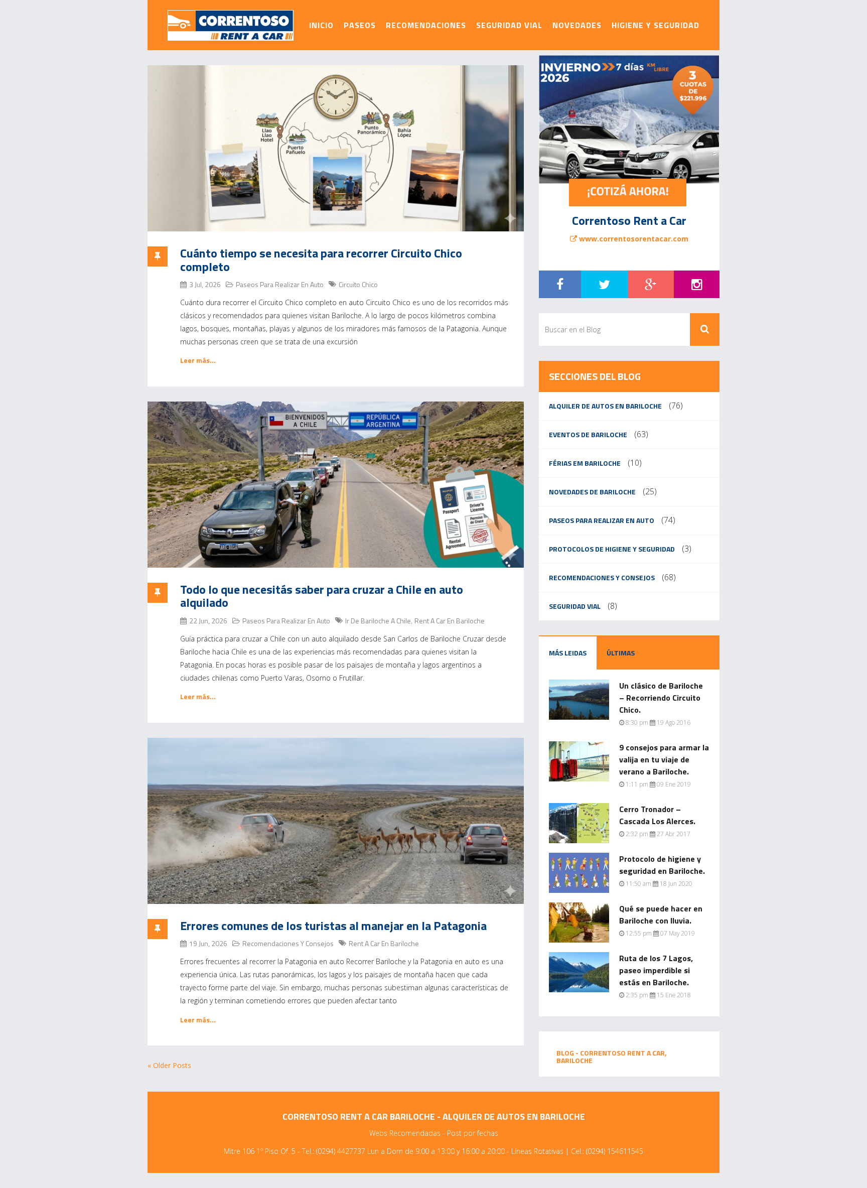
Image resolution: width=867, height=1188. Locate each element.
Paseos (360, 25)
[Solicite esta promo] (629, 119)
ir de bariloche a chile (378, 620)
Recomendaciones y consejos (288, 943)
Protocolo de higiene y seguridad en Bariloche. (662, 865)
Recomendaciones (426, 25)
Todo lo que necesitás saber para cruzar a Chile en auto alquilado (321, 595)
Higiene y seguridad (655, 25)
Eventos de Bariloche (588, 434)
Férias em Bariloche (585, 463)
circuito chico (358, 284)
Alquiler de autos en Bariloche (605, 406)
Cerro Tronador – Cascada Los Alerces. (657, 815)
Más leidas (568, 652)
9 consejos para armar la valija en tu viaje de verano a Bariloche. (664, 759)
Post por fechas (472, 1133)
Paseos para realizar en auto (280, 284)
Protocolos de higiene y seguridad (612, 549)
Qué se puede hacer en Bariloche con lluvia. (660, 914)
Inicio (321, 25)
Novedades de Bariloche (592, 491)
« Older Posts (169, 1065)
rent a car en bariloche (449, 620)
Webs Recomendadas (405, 1133)
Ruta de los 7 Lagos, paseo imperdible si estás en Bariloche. (656, 970)
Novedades (577, 25)
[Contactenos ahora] (627, 192)
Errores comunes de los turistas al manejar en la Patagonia (333, 925)
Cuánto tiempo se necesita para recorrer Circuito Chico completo (321, 259)
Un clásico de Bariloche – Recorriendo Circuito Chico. (661, 698)
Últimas (621, 652)
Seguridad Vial (509, 25)
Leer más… (198, 360)
